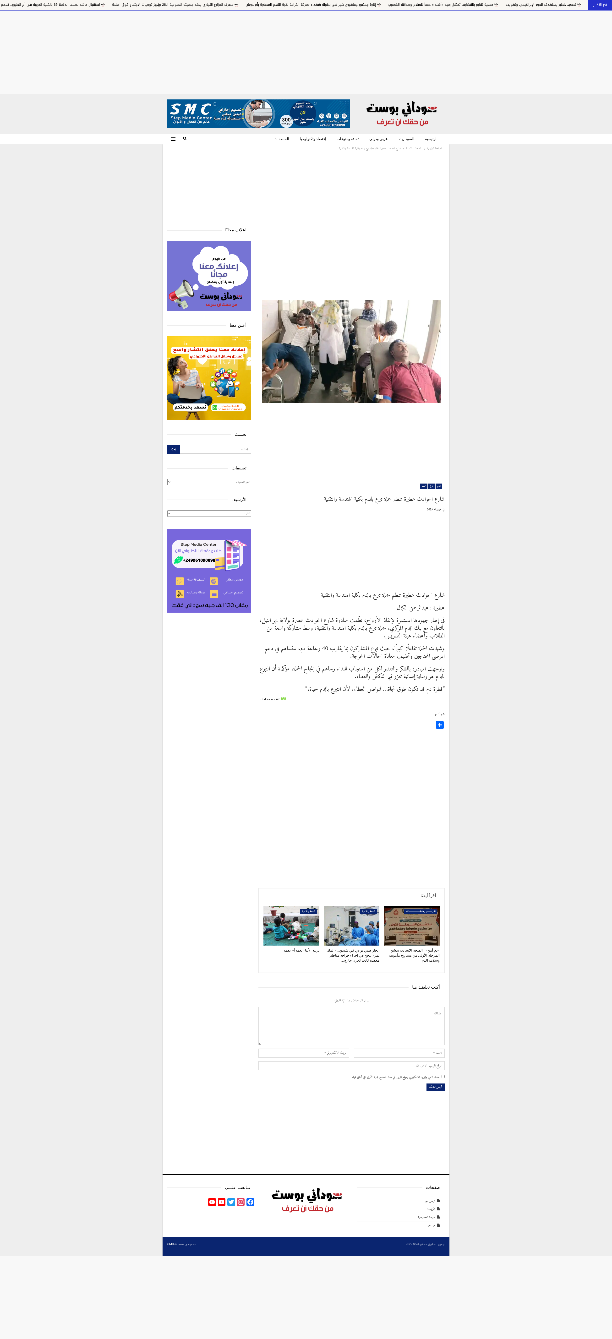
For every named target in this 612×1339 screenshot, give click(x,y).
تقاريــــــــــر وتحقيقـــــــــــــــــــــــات (421, 911)
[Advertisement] (306, 51)
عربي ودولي (378, 139)
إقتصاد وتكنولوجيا (313, 139)
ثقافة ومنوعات (348, 139)
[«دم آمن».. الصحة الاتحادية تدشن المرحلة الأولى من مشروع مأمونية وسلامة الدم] (412, 926)
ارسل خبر (430, 1201)
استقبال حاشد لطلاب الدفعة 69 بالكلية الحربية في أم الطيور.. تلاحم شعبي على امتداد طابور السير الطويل (159, 4)
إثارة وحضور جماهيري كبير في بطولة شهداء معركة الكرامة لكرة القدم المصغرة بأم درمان (448, 4)
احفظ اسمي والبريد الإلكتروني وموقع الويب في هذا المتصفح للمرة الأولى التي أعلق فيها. (396, 1077)
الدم (439, 486)
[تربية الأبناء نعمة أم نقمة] (291, 926)
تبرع (431, 486)
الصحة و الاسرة (368, 911)
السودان (408, 139)
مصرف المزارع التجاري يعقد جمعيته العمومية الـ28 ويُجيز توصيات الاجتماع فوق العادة (310, 4)
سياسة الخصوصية (426, 1217)
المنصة (284, 139)
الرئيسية (431, 139)
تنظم (424, 486)
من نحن (431, 1225)
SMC (170, 1244)
